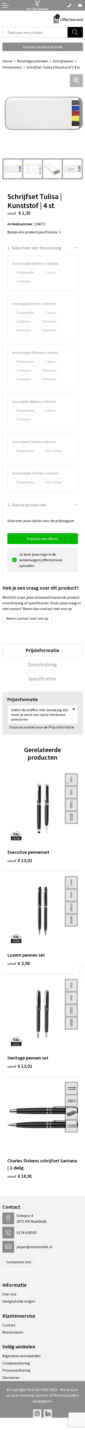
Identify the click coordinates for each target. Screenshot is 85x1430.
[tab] (42, 650)
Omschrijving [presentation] (42, 664)
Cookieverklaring (16, 1363)
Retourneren (12, 1332)
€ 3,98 (18, 963)
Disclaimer (11, 1377)
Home (7, 61)
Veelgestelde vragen (18, 1301)
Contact (9, 1325)
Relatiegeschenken (32, 61)
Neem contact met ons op (27, 618)
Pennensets (12, 67)
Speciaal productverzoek (42, 46)
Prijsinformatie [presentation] (42, 650)
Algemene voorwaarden (21, 1355)
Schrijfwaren (63, 61)
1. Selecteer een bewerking (34, 248)
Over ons (9, 1294)
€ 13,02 (19, 860)
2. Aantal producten (27, 505)
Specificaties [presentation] (42, 678)
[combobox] (35, 32)
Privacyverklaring (16, 1370)
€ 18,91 (19, 1176)
